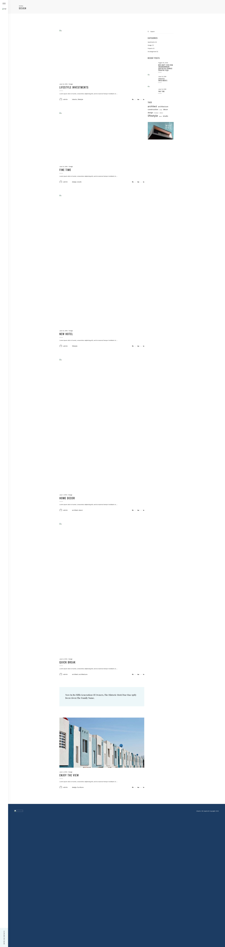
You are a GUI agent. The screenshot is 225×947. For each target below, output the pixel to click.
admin (65, 99)
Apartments (151, 42)
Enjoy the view (69, 775)
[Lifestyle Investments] (101, 55)
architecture (83, 674)
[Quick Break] (101, 589)
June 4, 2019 (63, 772)
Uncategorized (152, 51)
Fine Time (65, 170)
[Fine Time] (101, 137)
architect (75, 510)
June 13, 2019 (63, 166)
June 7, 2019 (63, 495)
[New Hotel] (101, 260)
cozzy (160, 109)
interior (74, 99)
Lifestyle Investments (74, 87)
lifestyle (80, 99)
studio (79, 182)
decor (81, 510)
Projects (150, 48)
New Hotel (66, 334)
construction (153, 109)
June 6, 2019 (63, 659)
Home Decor (67, 498)
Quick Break (67, 662)
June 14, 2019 (63, 84)
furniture (80, 787)
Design (71, 84)
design (74, 182)
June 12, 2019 (63, 330)
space (160, 116)
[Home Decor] (101, 425)
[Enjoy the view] (101, 743)
